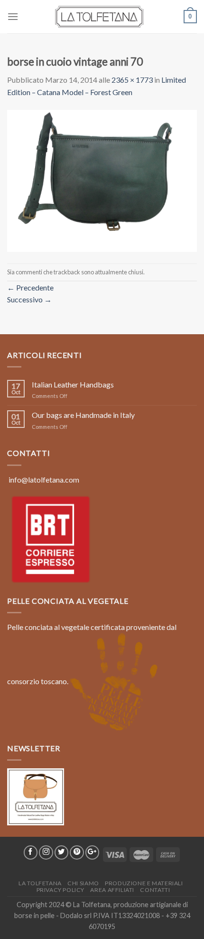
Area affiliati (112, 889)
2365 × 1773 (132, 79)
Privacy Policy (61, 889)
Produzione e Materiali (144, 883)
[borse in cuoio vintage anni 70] (102, 179)
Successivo (29, 299)
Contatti (155, 889)
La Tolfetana (40, 883)
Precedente (30, 287)
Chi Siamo (83, 883)
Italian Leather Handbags (73, 384)
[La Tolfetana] (102, 16)
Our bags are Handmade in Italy (83, 414)
